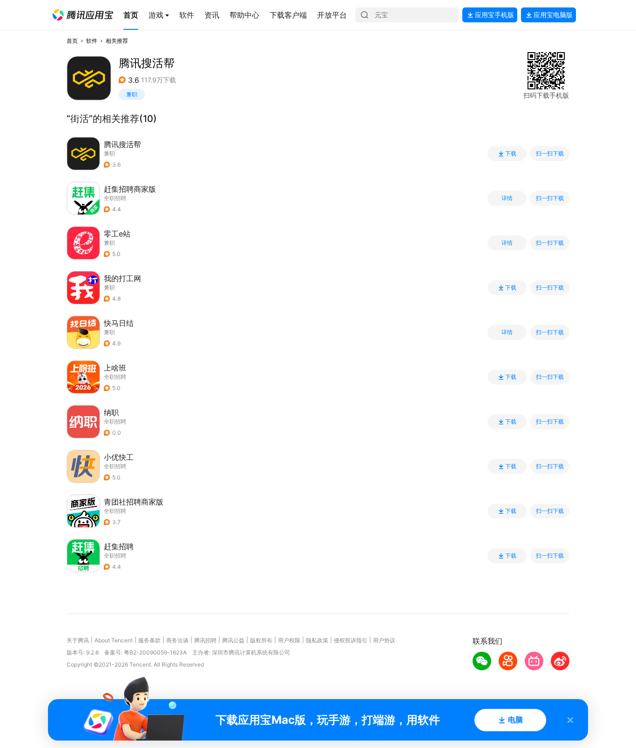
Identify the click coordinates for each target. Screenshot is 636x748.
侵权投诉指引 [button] (350, 640)
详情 (507, 198)
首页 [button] (72, 40)
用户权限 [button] (289, 640)
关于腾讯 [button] (78, 640)
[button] (83, 14)
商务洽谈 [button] (177, 640)
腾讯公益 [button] (233, 640)
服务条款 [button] (149, 640)
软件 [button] (91, 40)
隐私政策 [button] (317, 640)
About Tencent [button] (114, 640)
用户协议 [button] (384, 640)
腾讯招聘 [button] (205, 640)
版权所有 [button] (261, 640)
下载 (510, 153)
